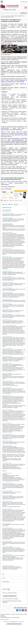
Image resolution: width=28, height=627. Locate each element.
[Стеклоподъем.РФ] (9, 6)
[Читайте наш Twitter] (20, 610)
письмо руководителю (5, 619)
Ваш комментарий (5, 581)
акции (21, 200)
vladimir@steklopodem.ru (18, 139)
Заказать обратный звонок (14, 623)
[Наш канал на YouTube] (26, 610)
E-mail (3, 577)
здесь (10, 188)
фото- (23, 128)
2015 (16, 134)
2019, (2, 136)
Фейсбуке (3, 81)
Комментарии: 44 (6, 207)
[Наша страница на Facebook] (23, 610)
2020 (5, 136)
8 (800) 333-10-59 (9, 10)
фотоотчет (17, 200)
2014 (13, 134)
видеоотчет (12, 200)
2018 (25, 134)
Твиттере (22, 81)
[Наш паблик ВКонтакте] (17, 610)
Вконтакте (22, 80)
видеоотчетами (4, 129)
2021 (8, 136)
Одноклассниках (11, 81)
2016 (19, 134)
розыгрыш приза (6, 200)
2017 (22, 134)
